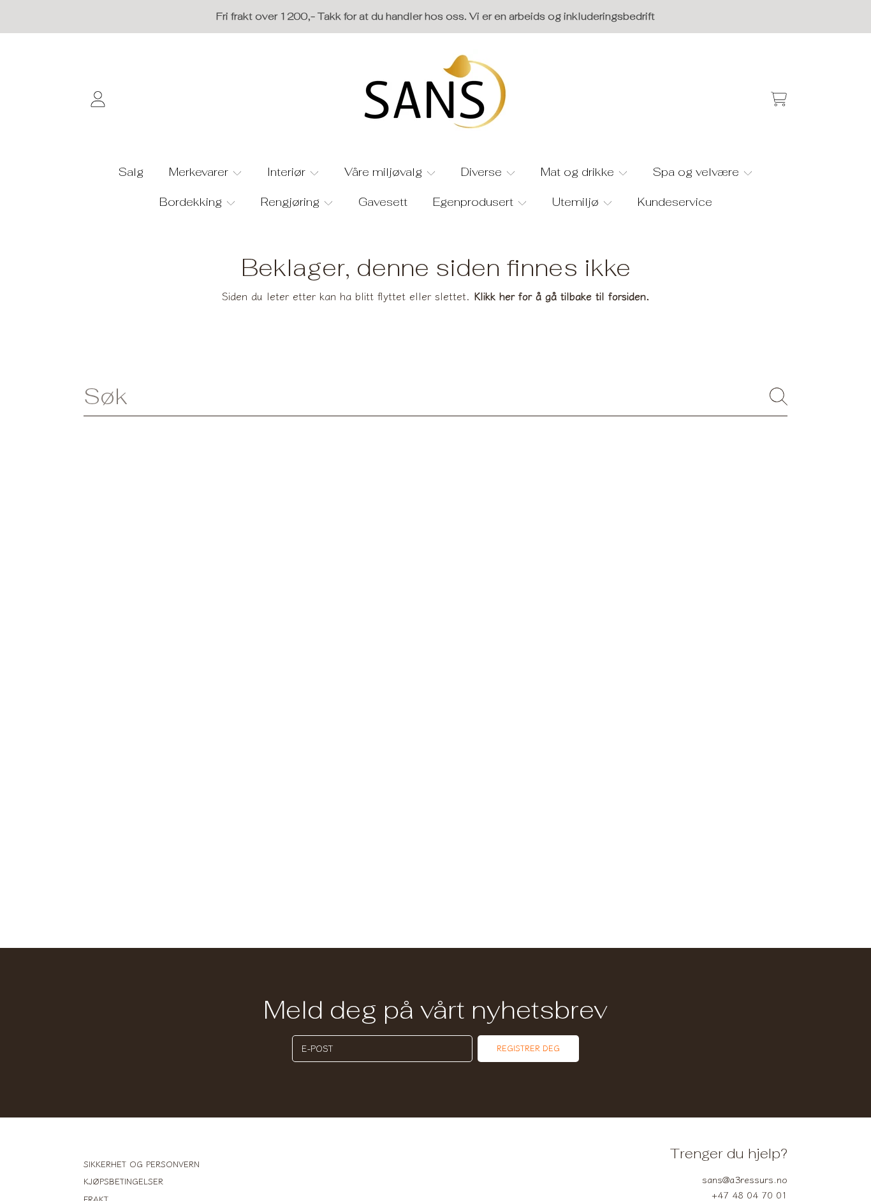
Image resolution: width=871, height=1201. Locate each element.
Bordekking (192, 201)
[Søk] (778, 396)
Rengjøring (292, 201)
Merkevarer (200, 171)
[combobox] (435, 396)
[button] (779, 99)
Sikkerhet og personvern (142, 1164)
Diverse (483, 171)
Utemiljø (577, 201)
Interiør (288, 171)
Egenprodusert (474, 201)
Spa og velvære (697, 171)
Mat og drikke (579, 171)
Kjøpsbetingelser (123, 1181)
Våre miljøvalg (384, 171)
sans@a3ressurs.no (744, 1179)
